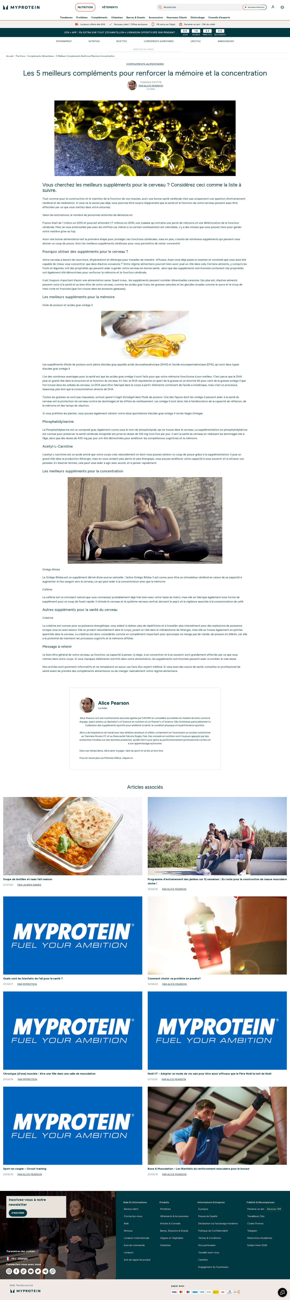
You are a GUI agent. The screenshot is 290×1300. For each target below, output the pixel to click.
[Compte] (273, 7)
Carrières (203, 1259)
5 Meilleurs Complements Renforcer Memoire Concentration (85, 56)
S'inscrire (17, 1213)
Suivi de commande (134, 1245)
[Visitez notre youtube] (31, 1271)
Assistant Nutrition (256, 7)
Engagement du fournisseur (213, 1267)
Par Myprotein (27, 984)
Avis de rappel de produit (137, 1259)
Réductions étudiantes (259, 1238)
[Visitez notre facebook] (16, 1271)
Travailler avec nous (208, 1252)
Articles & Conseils (170, 1223)
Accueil (9, 56)
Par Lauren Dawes (29, 885)
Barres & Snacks (135, 17)
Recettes (121, 41)
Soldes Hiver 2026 (257, 1245)
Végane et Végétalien (171, 1238)
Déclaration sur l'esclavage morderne (218, 1223)
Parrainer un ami (264, 1209)
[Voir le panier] (282, 7)
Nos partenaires (207, 1245)
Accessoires (156, 17)
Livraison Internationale (136, 1238)
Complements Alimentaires (40, 56)
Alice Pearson (113, 703)
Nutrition (94, 41)
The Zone (20, 56)
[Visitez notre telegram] (45, 1271)
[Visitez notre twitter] (38, 1271)
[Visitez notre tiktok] (24, 1271)
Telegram (252, 1230)
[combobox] (212, 7)
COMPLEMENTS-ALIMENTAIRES (145, 64)
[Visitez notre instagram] (9, 1271)
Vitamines (117, 17)
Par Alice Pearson (151, 85)
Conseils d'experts (219, 17)
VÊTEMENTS (110, 7)
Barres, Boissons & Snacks (174, 1230)
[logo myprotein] (21, 7)
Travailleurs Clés (255, 1216)
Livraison (128, 1252)
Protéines (82, 17)
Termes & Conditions (209, 1238)
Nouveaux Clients (177, 17)
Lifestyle (196, 41)
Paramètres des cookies (21, 1251)
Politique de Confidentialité (213, 1230)
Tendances (66, 17)
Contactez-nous (133, 1216)
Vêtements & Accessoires (174, 1216)
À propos (203, 1209)
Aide (126, 1223)
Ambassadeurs (226, 41)
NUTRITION (85, 7)
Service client (131, 1209)
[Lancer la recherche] (160, 7)
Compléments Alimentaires (159, 41)
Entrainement (64, 41)
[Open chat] (53, 1271)
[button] (282, 1292)
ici (131, 758)
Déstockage (198, 17)
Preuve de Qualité (208, 1216)
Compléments (99, 17)
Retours (128, 1230)
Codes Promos (255, 1223)
